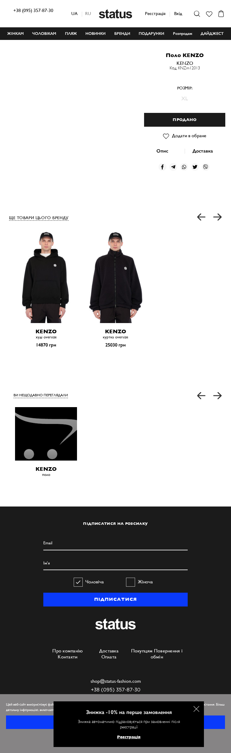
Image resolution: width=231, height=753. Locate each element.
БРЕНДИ (122, 33)
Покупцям (142, 651)
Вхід (178, 13)
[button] (201, 217)
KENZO (185, 63)
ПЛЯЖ (71, 33)
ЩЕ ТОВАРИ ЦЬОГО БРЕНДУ (39, 217)
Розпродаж (182, 33)
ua (74, 13)
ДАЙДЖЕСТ (212, 33)
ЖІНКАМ (15, 33)
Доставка (202, 151)
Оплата (109, 657)
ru (88, 13)
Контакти (67, 657)
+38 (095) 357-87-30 (33, 10)
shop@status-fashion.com (116, 681)
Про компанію (67, 651)
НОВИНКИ (95, 33)
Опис (162, 151)
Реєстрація (155, 13)
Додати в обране (189, 135)
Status (115, 13)
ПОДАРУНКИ (151, 33)
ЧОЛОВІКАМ (44, 33)
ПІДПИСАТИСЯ (115, 599)
